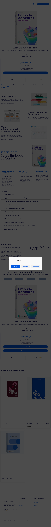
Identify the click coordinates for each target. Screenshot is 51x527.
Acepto (15, 266)
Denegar (25, 266)
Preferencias (36, 266)
